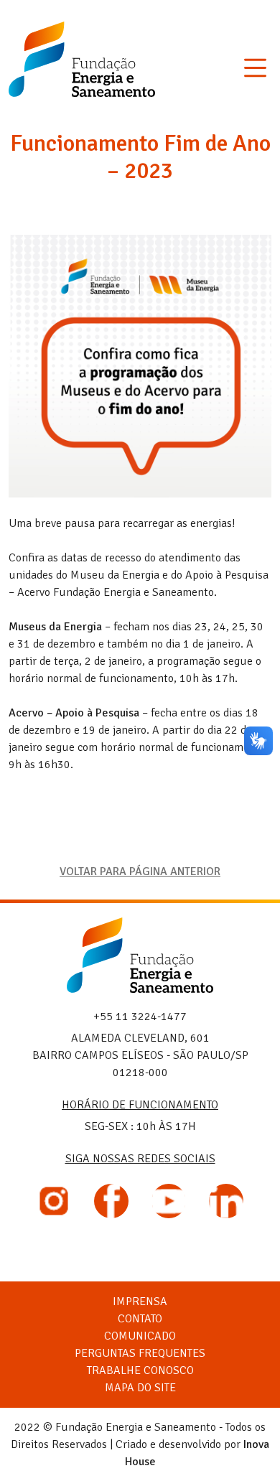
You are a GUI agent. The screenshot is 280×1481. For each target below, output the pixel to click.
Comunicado (140, 1336)
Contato (140, 1319)
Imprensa (140, 1301)
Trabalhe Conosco (140, 1370)
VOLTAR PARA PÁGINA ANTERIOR (140, 871)
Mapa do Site (140, 1387)
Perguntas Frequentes (140, 1353)
